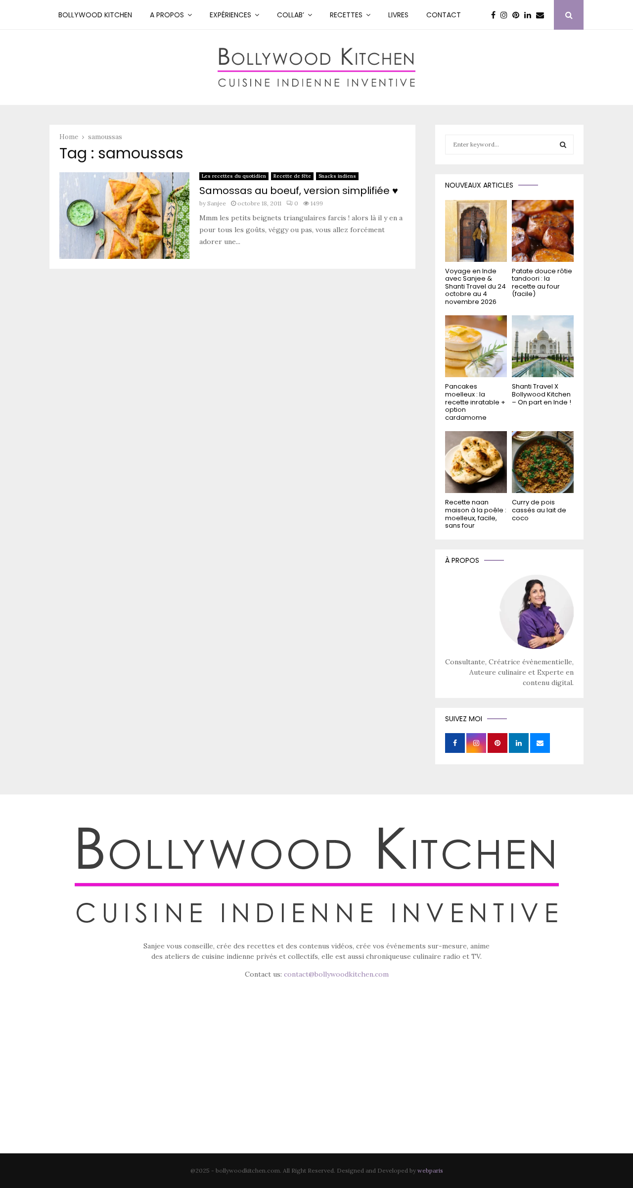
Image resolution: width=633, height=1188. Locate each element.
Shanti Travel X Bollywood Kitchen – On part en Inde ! (541, 394)
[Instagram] (506, 15)
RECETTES (346, 15)
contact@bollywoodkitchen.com (336, 974)
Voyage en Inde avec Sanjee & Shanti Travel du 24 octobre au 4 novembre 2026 (475, 286)
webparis (430, 1170)
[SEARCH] (563, 144)
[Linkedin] (530, 15)
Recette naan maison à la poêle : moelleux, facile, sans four (475, 513)
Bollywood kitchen (95, 15)
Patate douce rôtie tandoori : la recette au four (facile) (542, 282)
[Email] (542, 15)
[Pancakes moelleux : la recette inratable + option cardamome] (476, 346)
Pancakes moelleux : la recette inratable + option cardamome (475, 402)
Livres (398, 15)
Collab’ (290, 15)
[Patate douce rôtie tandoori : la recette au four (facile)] (543, 231)
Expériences (230, 15)
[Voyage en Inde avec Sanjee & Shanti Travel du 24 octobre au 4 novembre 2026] (476, 231)
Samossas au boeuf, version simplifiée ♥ (298, 191)
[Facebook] (495, 15)
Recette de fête (292, 176)
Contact (443, 15)
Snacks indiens (337, 176)
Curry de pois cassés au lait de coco (539, 509)
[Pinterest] (518, 15)
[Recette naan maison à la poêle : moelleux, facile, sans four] (476, 462)
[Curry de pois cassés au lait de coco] (543, 462)
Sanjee (216, 203)
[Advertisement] (316, 1080)
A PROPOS (167, 15)
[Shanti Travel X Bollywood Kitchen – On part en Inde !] (543, 346)
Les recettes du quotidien (234, 176)
